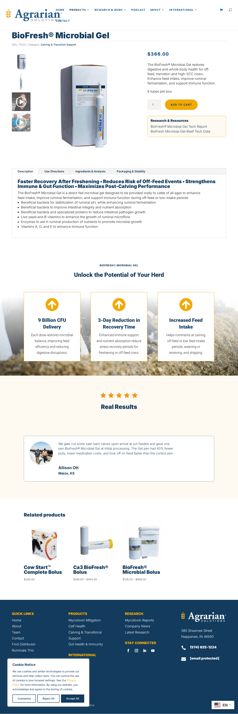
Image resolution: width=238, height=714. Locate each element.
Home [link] (60, 10)
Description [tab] (25, 171)
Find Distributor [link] (24, 644)
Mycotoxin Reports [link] (139, 620)
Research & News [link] (108, 10)
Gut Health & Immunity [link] (85, 644)
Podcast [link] (138, 10)
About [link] (155, 10)
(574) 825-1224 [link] (203, 647)
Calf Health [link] (76, 626)
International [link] (181, 10)
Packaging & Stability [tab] (131, 171)
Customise (24, 698)
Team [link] (16, 632)
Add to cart (181, 104)
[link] (34, 15)
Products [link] (77, 10)
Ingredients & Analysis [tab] (90, 171)
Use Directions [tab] (54, 171)
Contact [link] (63, 20)
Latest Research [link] (137, 632)
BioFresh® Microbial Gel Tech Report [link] (179, 126)
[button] (128, 650)
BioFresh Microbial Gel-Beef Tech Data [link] (180, 131)
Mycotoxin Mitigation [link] (84, 620)
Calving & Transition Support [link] (58, 44)
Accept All (72, 698)
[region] (48, 683)
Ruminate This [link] (23, 650)
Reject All (48, 698)
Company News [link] (137, 626)
